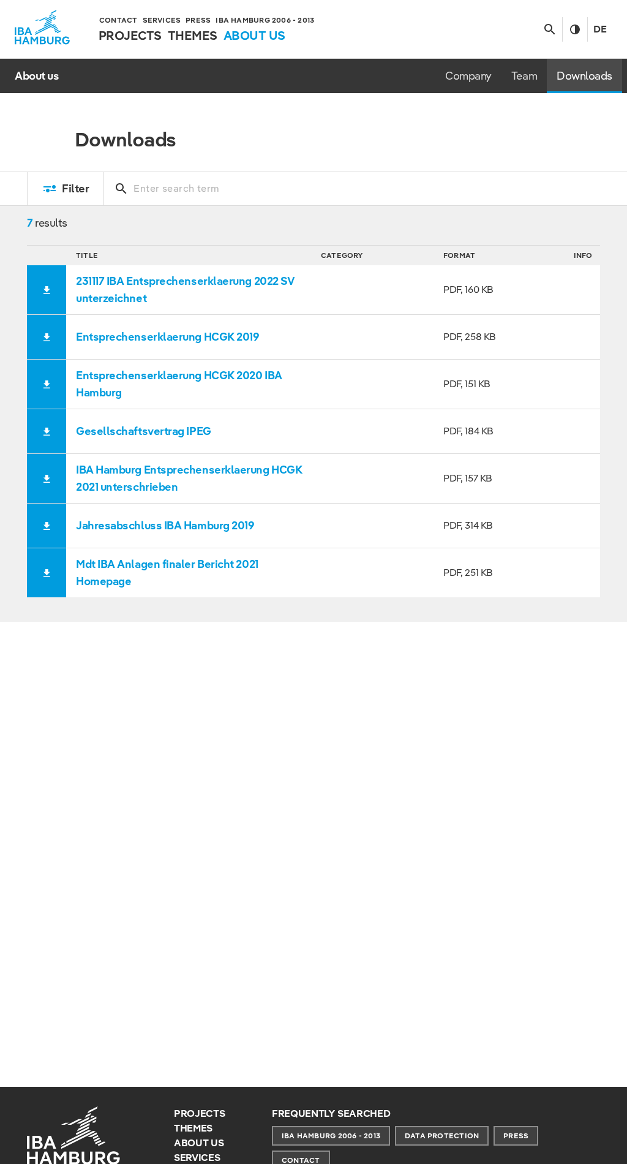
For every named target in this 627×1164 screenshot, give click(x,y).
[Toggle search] (549, 29)
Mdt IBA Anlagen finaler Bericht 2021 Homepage (167, 572)
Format (459, 255)
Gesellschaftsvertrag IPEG (143, 431)
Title (87, 255)
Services (197, 1157)
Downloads (584, 76)
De (600, 29)
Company (468, 76)
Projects (199, 1113)
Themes (193, 1128)
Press (515, 1135)
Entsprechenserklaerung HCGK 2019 (168, 337)
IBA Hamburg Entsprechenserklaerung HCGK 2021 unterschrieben (189, 478)
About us (198, 1142)
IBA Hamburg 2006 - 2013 (331, 1135)
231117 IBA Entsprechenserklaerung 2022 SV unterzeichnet (185, 289)
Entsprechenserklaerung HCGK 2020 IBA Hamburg (179, 383)
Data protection (442, 1135)
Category (342, 255)
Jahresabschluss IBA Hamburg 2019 (165, 525)
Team (524, 76)
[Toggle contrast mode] (574, 29)
